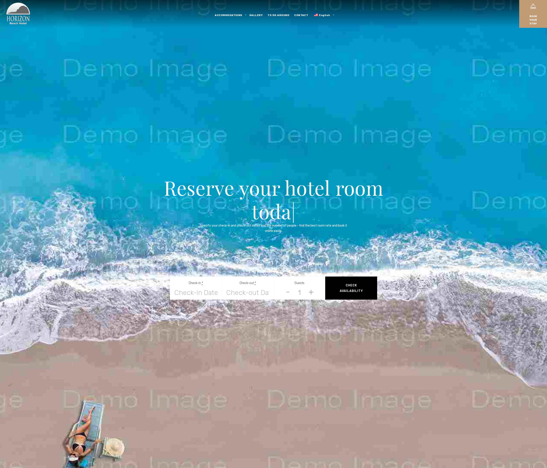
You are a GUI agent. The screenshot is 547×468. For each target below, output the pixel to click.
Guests (299, 271)
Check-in (196, 271)
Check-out (248, 271)
